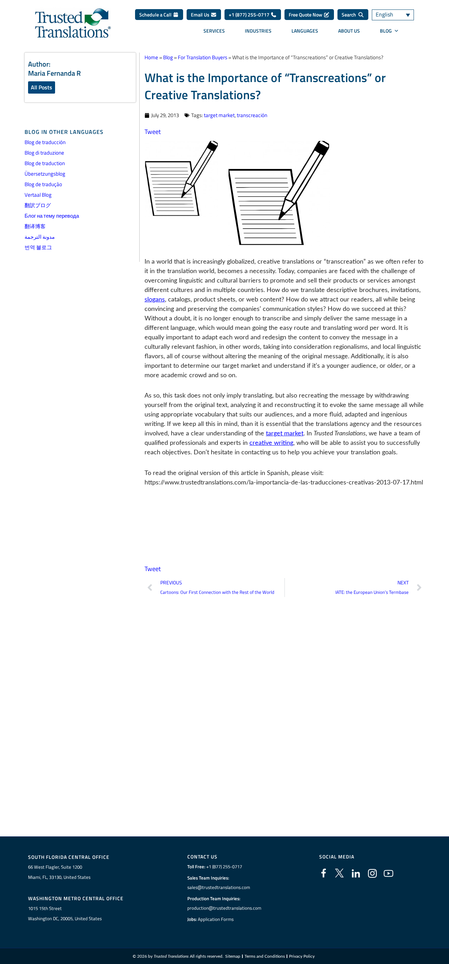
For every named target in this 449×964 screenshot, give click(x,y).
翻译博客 (35, 226)
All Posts (41, 87)
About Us (349, 30)
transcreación (252, 115)
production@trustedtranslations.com (224, 907)
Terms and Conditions (264, 956)
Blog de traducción (45, 142)
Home (151, 57)
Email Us (200, 14)
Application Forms (216, 919)
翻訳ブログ (38, 205)
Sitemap (232, 956)
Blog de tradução (43, 184)
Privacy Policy (302, 956)
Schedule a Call (156, 14)
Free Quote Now (306, 14)
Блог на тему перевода (52, 216)
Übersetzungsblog (45, 174)
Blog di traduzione (44, 153)
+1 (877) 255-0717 (249, 14)
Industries (258, 30)
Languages (304, 30)
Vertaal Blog (38, 195)
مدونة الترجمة (40, 237)
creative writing (271, 443)
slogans (155, 300)
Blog (386, 30)
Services (214, 30)
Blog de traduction (45, 163)
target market (219, 115)
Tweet (153, 131)
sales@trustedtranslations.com (218, 887)
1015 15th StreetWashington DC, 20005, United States (65, 913)
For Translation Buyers (202, 57)
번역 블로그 (38, 247)
